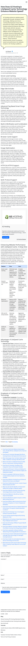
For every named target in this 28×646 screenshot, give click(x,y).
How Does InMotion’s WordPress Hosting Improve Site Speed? (13, 494)
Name (3, 575)
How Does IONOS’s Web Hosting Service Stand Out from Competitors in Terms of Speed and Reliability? (14, 503)
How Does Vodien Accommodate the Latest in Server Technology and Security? (14, 539)
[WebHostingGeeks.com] (4, 607)
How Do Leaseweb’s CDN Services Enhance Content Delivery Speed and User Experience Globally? (14, 476)
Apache (20, 628)
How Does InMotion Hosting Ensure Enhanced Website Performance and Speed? (14, 480)
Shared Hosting (4, 619)
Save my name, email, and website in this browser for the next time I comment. (14, 588)
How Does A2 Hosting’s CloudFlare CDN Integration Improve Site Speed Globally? (13, 466)
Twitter (12, 634)
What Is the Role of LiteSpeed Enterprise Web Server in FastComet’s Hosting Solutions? (14, 462)
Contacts (13, 637)
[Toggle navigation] (26, 2)
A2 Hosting (15, 441)
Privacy (9, 637)
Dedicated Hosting (19, 619)
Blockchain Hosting (13, 621)
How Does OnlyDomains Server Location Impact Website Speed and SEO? (15, 483)
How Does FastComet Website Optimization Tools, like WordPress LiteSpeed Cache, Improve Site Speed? (14, 450)
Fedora (10, 628)
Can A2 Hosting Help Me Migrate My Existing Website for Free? (14, 516)
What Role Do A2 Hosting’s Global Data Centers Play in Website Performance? (14, 519)
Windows (3, 630)
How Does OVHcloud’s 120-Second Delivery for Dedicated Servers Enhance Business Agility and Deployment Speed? (14, 470)
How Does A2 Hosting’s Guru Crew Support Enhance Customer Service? (13, 512)
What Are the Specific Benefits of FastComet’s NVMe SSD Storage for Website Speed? (14, 487)
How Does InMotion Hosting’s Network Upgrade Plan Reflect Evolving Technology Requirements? (15, 527)
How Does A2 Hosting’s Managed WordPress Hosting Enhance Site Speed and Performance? (14, 455)
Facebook (3, 634)
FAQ (7, 441)
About (19, 634)
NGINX (17, 628)
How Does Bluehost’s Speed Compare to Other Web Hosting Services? (14, 498)
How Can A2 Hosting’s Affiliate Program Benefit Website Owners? (14, 523)
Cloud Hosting (4, 621)
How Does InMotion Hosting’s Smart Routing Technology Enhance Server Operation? (14, 491)
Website (3, 583)
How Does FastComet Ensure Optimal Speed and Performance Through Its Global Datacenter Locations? (15, 508)
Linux (24, 628)
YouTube (8, 634)
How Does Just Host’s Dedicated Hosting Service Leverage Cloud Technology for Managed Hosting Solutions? (15, 535)
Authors (16, 634)
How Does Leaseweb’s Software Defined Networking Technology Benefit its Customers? (14, 530)
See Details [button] (5, 237)
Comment (4, 559)
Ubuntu (7, 628)
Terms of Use (4, 637)
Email (2, 579)
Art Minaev (8, 51)
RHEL (14, 628)
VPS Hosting (12, 619)
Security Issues (4, 623)
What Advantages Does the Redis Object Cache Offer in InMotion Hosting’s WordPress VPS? (14, 458)
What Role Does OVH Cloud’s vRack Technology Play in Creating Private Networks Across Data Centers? (14, 544)
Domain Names (21, 621)
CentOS (2, 628)
